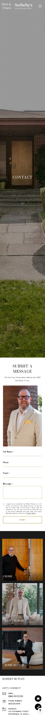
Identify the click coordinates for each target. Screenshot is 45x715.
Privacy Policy (31, 513)
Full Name (7, 451)
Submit (22, 519)
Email (5, 473)
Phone (6, 462)
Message (7, 483)
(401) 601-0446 (14, 703)
